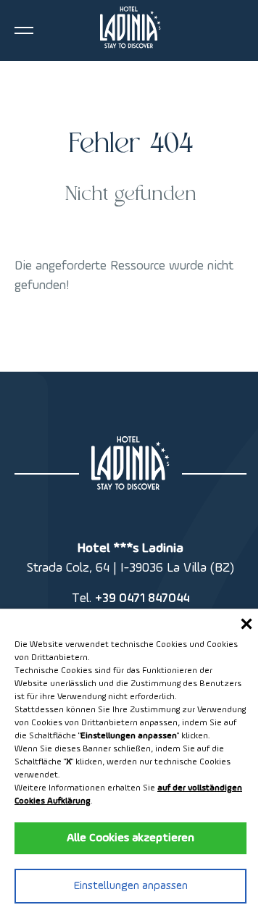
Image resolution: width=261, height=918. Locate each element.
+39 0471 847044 (142, 598)
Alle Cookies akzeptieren (130, 838)
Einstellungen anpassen (131, 886)
